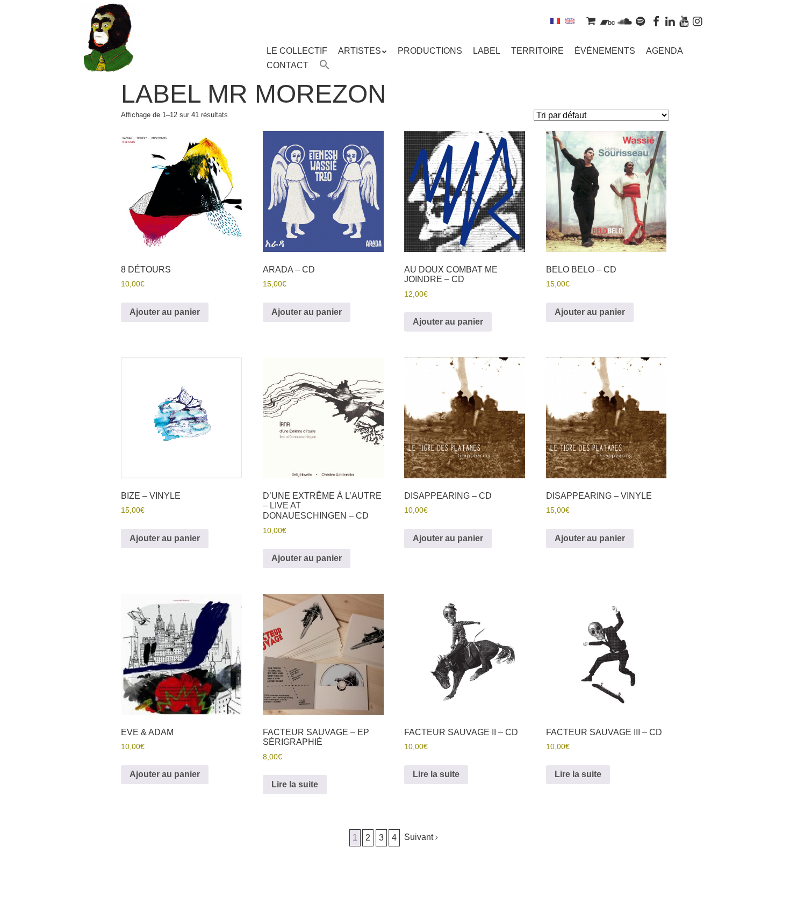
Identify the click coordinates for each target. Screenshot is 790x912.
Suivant (419, 837)
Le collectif (297, 50)
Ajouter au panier (165, 312)
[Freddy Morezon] (108, 53)
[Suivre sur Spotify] (641, 21)
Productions (430, 50)
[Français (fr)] (555, 21)
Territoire (537, 50)
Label (486, 50)
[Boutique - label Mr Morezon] (591, 21)
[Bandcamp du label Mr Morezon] (607, 21)
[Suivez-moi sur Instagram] (698, 21)
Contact (287, 65)
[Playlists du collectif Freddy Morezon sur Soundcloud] (624, 21)
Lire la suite (294, 784)
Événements (604, 50)
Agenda (664, 50)
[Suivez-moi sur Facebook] (657, 21)
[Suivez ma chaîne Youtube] (684, 21)
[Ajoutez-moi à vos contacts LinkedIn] (670, 21)
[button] (324, 66)
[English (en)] (569, 21)
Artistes (359, 50)
